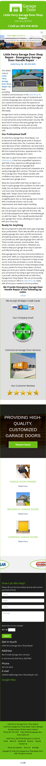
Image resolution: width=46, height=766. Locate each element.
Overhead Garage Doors (23, 537)
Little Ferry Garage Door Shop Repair (6, 81)
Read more (23, 486)
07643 (23, 295)
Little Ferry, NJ (16, 64)
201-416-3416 (29, 26)
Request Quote (23, 444)
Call (24, 763)
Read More (9, 45)
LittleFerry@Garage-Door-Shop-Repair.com (20, 674)
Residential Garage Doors (23, 509)
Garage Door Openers (23, 481)
